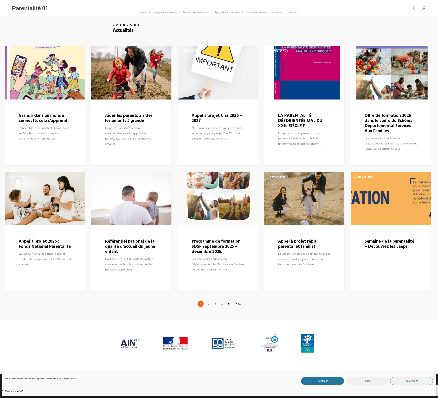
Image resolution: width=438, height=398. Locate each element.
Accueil (142, 12)
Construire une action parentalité (263, 12)
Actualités (18, 51)
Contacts (292, 12)
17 (229, 303)
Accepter (323, 381)
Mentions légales (13, 391)
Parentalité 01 (30, 8)
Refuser (367, 381)
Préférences (411, 381)
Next (239, 303)
